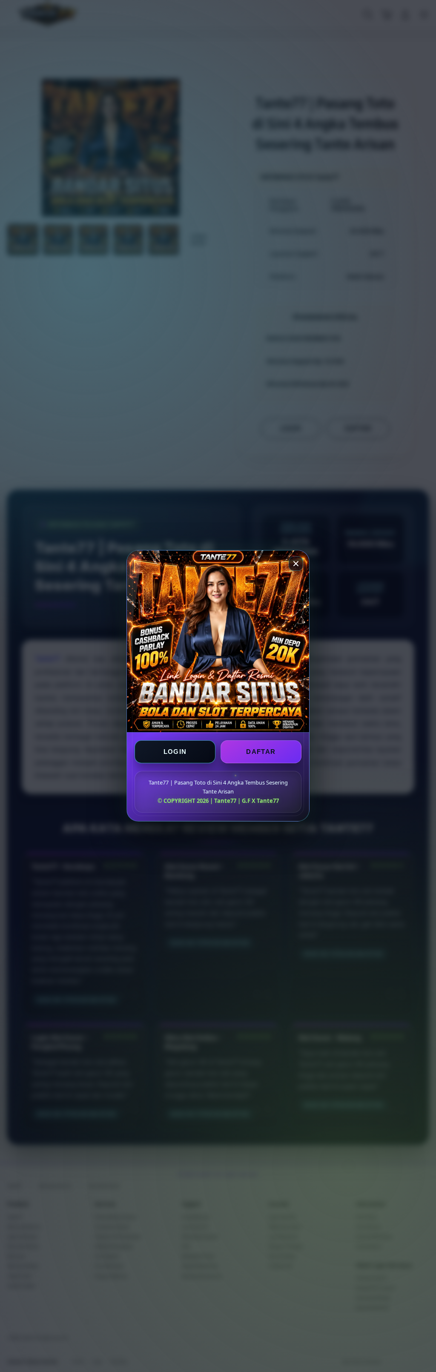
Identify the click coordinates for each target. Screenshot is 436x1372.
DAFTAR (260, 752)
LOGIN (175, 752)
